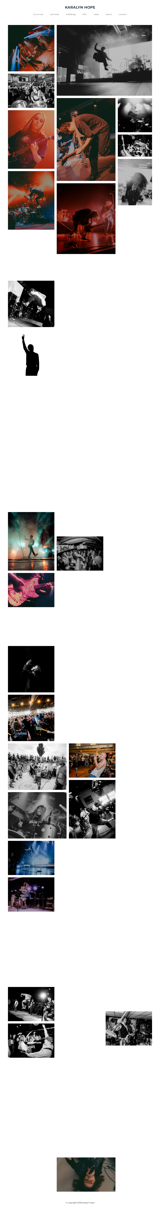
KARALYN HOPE (80, 7)
